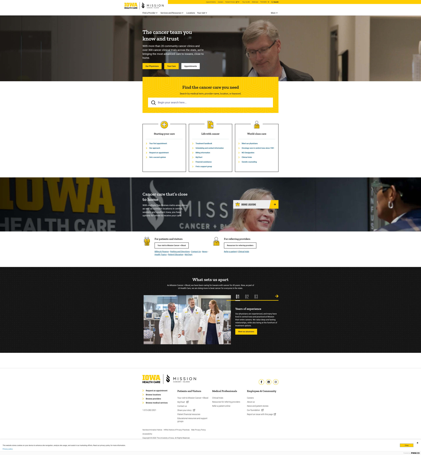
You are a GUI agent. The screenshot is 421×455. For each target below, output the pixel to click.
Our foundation (253, 410)
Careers (250, 398)
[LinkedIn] (268, 382)
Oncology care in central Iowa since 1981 (258, 148)
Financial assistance (204, 162)
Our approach (154, 148)
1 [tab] (239, 296)
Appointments (190, 66)
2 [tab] (248, 296)
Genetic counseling (249, 162)
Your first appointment (158, 143)
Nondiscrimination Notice (152, 430)
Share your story (184, 410)
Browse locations (153, 394)
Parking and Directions (180, 251)
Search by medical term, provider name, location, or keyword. (210, 93)
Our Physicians (152, 66)
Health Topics (161, 254)
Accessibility (147, 434)
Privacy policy (8, 449)
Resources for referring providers (240, 245)
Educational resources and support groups (192, 419)
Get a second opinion (157, 157)
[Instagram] (275, 382)
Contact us (182, 406)
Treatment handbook (204, 143)
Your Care (171, 66)
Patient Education (175, 254)
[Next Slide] (276, 296)
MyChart (199, 157)
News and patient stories (257, 406)
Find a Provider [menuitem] (149, 13)
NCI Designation (248, 153)
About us (251, 402)
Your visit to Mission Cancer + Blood (172, 245)
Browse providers (153, 399)
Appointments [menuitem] (211, 2)
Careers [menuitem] (220, 2)
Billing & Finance (162, 251)
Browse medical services (157, 403)
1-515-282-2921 (149, 410)
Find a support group (204, 166)
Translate (263, 2)
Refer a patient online (221, 406)
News (204, 251)
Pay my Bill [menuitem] (246, 2)
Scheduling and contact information (210, 148)
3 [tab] (257, 296)
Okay (407, 445)
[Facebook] (261, 382)
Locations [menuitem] (190, 13)
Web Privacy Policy (198, 430)
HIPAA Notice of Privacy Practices (177, 430)
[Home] (146, 4)
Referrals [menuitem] (255, 2)
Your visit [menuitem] (201, 13)
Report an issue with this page (260, 414)
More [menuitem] (273, 13)
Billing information (203, 153)
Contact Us (196, 251)
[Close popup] (417, 443)
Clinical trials (247, 157)
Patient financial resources (188, 414)
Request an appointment (159, 153)
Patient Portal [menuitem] (230, 2)
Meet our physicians (250, 143)
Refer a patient (230, 251)
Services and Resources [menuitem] (171, 13)
